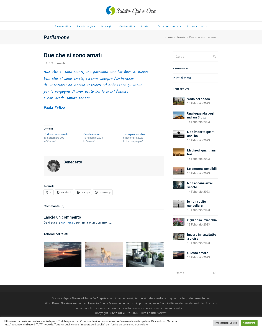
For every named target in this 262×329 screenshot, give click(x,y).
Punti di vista (182, 78)
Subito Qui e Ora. (120, 313)
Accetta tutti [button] (249, 323)
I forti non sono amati (56, 134)
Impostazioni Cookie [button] (226, 323)
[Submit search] (214, 57)
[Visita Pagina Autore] (53, 166)
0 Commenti (56, 63)
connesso (68, 222)
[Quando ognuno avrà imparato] (145, 254)
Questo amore (91, 134)
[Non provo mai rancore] (104, 254)
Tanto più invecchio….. (135, 134)
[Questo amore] (62, 254)
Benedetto (72, 162)
